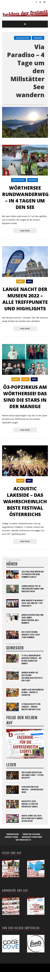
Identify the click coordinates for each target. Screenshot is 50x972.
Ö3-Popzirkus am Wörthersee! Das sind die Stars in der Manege (25, 397)
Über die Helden (31, 834)
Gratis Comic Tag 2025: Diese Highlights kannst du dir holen (32, 818)
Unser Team (11, 837)
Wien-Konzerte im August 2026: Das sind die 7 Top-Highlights (32, 603)
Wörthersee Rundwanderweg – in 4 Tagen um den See (25, 197)
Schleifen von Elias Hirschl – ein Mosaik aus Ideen (32, 789)
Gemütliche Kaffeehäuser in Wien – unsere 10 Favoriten (33, 692)
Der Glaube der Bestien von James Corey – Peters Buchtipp (33, 775)
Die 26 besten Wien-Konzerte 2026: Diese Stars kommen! (31, 634)
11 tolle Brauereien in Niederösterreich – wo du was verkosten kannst (31, 659)
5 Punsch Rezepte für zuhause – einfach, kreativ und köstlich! (31, 707)
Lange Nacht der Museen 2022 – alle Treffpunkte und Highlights (25, 299)
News (29, 281)
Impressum (13, 834)
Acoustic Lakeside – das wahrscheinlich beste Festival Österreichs (25, 501)
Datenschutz (23, 839)
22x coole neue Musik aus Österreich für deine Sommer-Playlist (33, 574)
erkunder (38, 38)
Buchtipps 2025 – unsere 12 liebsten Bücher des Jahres (30, 804)
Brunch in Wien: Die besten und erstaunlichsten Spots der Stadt (32, 676)
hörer (25, 379)
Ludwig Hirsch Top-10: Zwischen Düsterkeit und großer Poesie (33, 589)
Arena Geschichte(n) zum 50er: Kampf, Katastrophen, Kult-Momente (32, 618)
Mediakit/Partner (32, 837)
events (20, 281)
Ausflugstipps (22, 38)
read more (25, 231)
